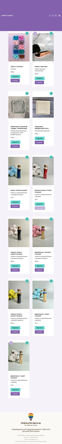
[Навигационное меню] (59, 15)
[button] (50, 15)
